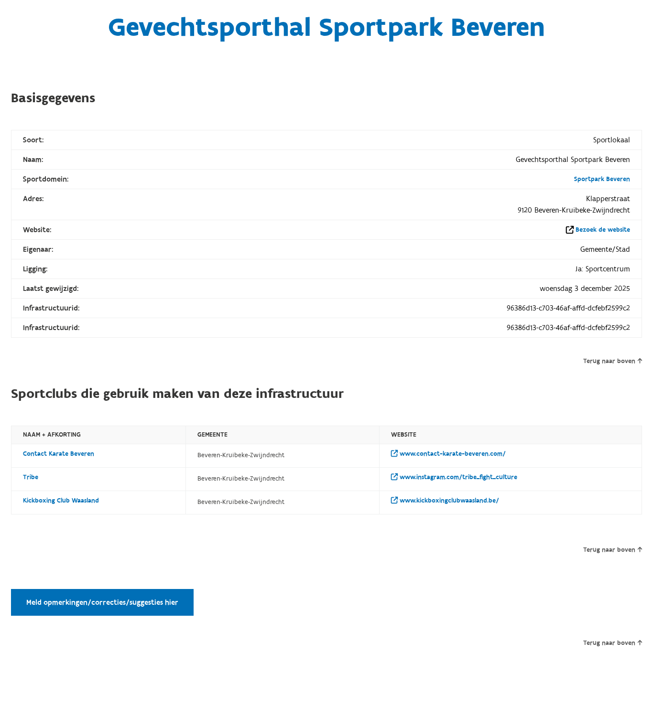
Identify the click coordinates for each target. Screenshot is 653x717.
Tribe (30, 477)
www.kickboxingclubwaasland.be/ (448, 500)
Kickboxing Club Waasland (61, 500)
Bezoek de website (603, 229)
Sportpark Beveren (602, 179)
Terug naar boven (609, 361)
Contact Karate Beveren (58, 453)
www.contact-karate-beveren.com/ (452, 453)
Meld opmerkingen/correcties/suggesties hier (102, 602)
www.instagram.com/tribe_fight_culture (457, 477)
